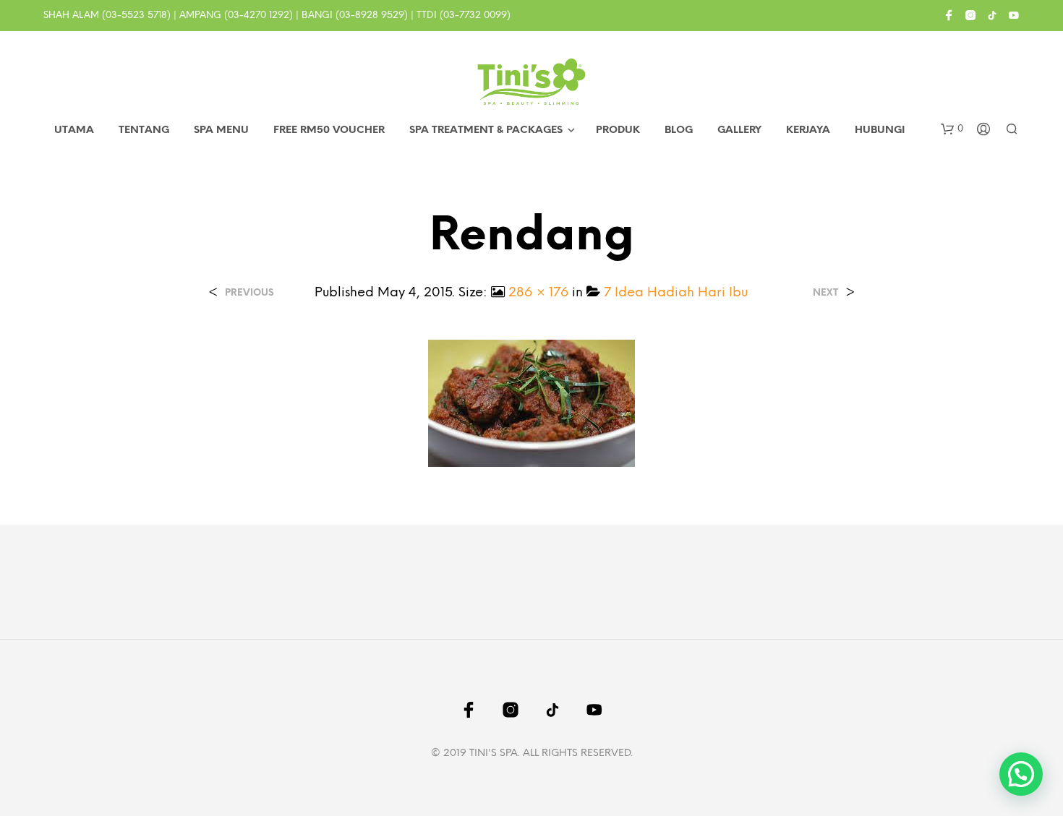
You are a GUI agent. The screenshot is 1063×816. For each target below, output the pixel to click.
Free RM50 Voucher (329, 130)
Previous (249, 293)
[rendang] (531, 403)
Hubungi (880, 130)
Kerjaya (808, 130)
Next (825, 293)
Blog (679, 130)
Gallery (739, 130)
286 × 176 (538, 293)
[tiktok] (992, 15)
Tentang (144, 130)
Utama (74, 130)
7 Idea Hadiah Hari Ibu (676, 293)
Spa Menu (221, 130)
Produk (618, 130)
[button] (952, 129)
